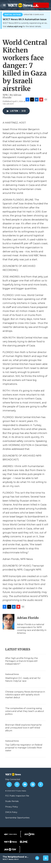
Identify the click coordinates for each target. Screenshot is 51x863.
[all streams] (45, 858)
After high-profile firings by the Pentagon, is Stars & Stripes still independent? (21, 661)
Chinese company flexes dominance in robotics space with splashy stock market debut (25, 695)
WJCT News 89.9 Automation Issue (25, 19)
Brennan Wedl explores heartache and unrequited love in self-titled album (23, 728)
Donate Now (30, 5)
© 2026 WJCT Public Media (15, 791)
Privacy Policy (11, 807)
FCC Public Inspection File (17, 796)
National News (12, 674)
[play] (37, 858)
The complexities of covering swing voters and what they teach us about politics (24, 711)
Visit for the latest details (22, 26)
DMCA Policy (11, 812)
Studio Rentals (12, 801)
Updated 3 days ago (34, 15)
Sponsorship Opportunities (17, 818)
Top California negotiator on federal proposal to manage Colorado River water (23, 748)
